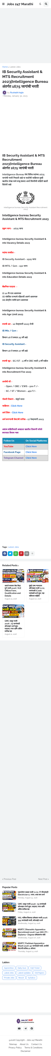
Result (21, 978)
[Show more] (32, 553)
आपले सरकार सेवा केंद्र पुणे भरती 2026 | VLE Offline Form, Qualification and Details (13, 590)
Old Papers (39, 973)
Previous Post (10, 879)
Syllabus (31, 978)
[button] (3, 4)
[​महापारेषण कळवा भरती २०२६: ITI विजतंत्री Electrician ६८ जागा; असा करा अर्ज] (9, 895)
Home (5, 67)
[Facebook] (4, 553)
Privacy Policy (15, 1048)
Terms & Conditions (33, 1048)
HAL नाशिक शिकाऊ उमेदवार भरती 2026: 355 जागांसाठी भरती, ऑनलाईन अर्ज (33, 919)
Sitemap (13, 1044)
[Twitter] (10, 553)
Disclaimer (25, 1051)
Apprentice (9, 968)
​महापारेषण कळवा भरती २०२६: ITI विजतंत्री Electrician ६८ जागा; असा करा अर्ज (33, 893)
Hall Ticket (35, 968)
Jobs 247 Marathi (20, 4)
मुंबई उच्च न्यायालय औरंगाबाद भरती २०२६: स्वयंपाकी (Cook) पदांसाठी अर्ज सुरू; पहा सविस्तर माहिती (37, 590)
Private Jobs (9, 978)
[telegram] (25, 1028)
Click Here (16, 405)
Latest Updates (24, 973)
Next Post (42, 879)
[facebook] (31, 1028)
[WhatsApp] (15, 553)
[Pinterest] (21, 553)
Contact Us (36, 1044)
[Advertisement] (25, 35)
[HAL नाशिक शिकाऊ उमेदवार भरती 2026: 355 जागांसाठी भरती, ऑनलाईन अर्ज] (9, 920)
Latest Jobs (15, 67)
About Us (24, 1044)
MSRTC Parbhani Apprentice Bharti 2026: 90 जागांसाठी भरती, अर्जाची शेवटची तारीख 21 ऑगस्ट (33, 945)
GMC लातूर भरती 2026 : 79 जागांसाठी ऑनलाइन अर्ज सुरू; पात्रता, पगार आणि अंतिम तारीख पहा (13, 626)
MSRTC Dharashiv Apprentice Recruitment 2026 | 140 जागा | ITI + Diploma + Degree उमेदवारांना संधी (33, 932)
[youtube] (19, 1028)
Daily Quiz (22, 968)
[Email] (26, 553)
